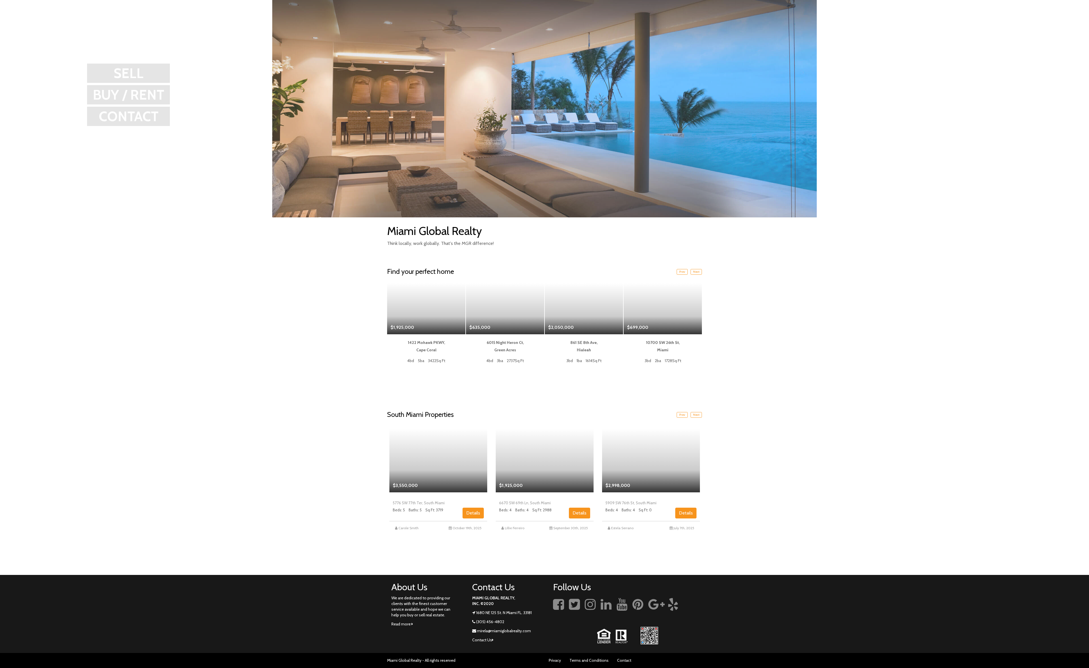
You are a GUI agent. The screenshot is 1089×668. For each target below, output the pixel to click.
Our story (932, 18)
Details (473, 513)
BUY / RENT (128, 95)
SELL (128, 73)
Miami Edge (958, 18)
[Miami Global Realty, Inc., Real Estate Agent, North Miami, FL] (693, 610)
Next (696, 272)
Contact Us (1066, 18)
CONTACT (129, 116)
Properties (1009, 18)
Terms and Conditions (589, 660)
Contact (624, 660)
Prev (682, 272)
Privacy (555, 660)
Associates (1039, 18)
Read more (401, 624)
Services (982, 18)
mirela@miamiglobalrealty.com (504, 630)
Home (911, 18)
